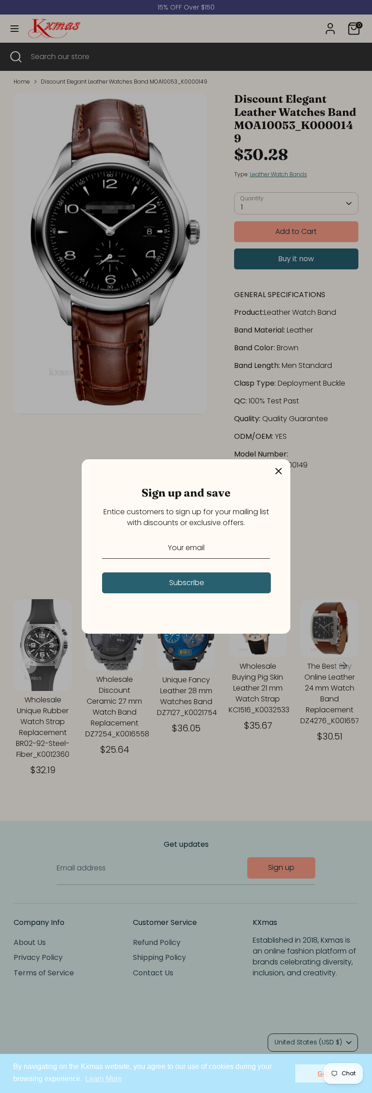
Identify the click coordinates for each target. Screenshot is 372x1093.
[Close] (279, 471)
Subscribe (186, 582)
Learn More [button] (103, 1079)
